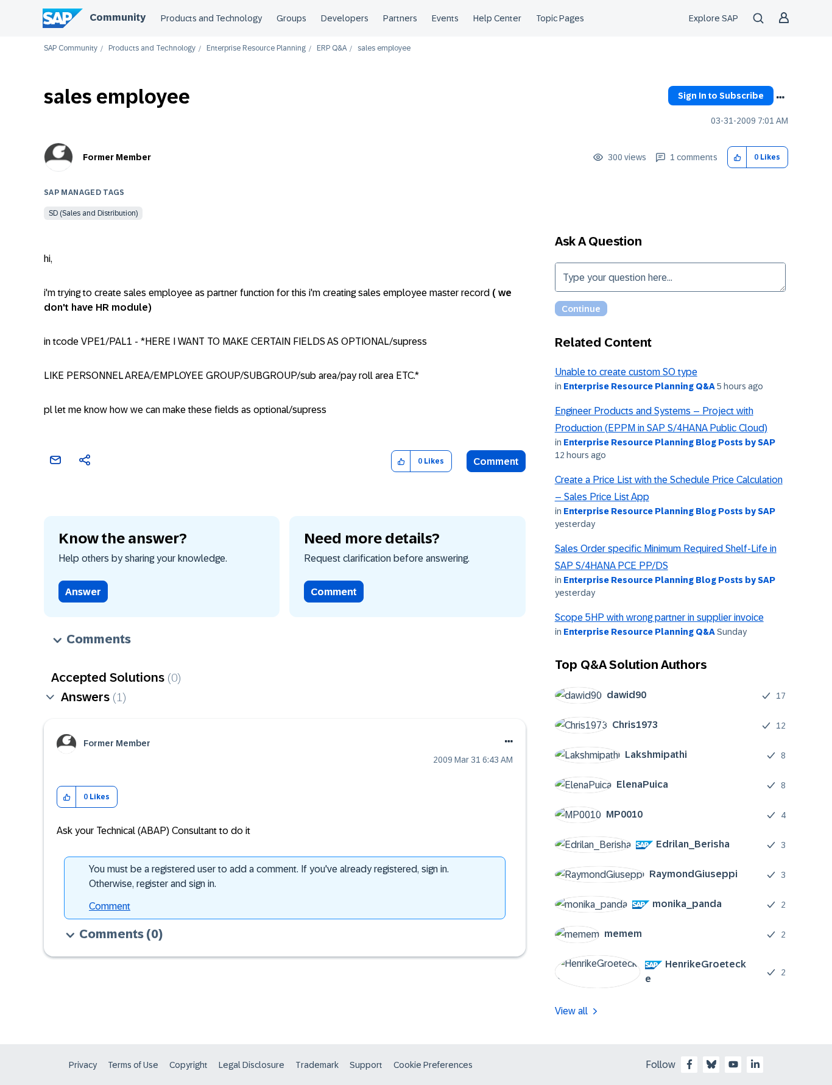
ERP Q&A (332, 48)
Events (445, 18)
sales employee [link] (384, 48)
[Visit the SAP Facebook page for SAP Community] (689, 1064)
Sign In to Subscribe (721, 96)
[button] (737, 157)
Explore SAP (713, 18)
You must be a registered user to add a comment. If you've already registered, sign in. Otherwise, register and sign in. (269, 876)
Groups (291, 18)
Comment (496, 461)
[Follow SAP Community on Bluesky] (711, 1064)
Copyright (188, 1065)
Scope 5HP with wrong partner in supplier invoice (659, 617)
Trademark (317, 1065)
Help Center (497, 18)
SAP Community (70, 48)
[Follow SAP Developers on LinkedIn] (755, 1064)
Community (118, 17)
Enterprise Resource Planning (256, 48)
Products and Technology (211, 18)
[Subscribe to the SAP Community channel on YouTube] (733, 1064)
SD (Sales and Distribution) (93, 213)
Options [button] (780, 97)
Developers (344, 18)
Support (366, 1065)
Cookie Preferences (433, 1065)
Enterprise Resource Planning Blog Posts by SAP (669, 442)
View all (571, 1011)
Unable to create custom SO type (626, 372)
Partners (400, 18)
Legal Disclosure (251, 1065)
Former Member (117, 157)
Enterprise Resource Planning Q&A (639, 386)
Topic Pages (560, 18)
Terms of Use (133, 1065)
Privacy (83, 1065)
